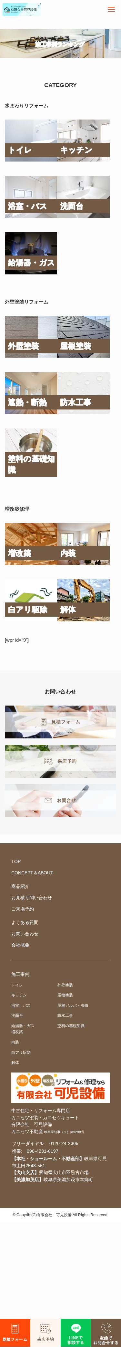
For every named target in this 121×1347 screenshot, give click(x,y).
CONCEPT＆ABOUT (32, 873)
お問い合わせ (24, 933)
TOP (16, 861)
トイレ (17, 985)
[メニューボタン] (111, 9)
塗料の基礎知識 (71, 1026)
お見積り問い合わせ (31, 897)
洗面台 (17, 1015)
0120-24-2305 (63, 1143)
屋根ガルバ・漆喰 (72, 1005)
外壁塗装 (65, 985)
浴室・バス (21, 1005)
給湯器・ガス (23, 1026)
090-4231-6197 (42, 1151)
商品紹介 (20, 886)
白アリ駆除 (21, 1052)
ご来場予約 (22, 909)
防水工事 (65, 1015)
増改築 (17, 1032)
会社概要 (20, 945)
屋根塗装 (65, 995)
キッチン (19, 995)
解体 (15, 1062)
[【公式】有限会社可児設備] (22, 9)
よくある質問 (24, 922)
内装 (15, 1042)
